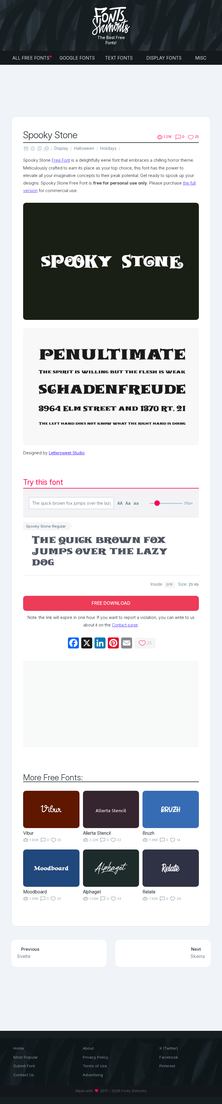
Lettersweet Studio (67, 452)
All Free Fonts (30, 58)
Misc (201, 58)
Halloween (84, 148)
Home (18, 1048)
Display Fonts (164, 58)
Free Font (61, 160)
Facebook (168, 1057)
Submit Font (24, 1066)
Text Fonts (119, 58)
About (88, 1048)
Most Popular (25, 1057)
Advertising (93, 1074)
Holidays (108, 148)
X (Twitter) (168, 1048)
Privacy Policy (95, 1057)
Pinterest (167, 1066)
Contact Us (23, 1074)
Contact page (125, 624)
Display (61, 148)
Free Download (111, 603)
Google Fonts (77, 58)
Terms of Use (95, 1066)
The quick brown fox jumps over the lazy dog (100, 552)
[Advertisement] (116, 90)
